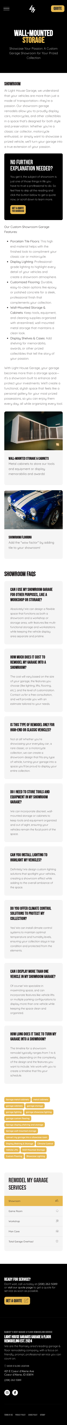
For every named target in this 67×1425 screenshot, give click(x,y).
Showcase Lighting (35, 1156)
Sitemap (42, 1415)
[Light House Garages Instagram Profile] (7, 1392)
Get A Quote (18, 209)
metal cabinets (40, 1099)
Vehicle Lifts (12, 1149)
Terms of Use (8, 1415)
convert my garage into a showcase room (26, 1137)
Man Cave (14, 1231)
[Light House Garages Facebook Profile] (15, 1392)
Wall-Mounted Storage (33, 1149)
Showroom (14, 1201)
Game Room (16, 1211)
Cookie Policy (32, 1415)
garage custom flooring (18, 1118)
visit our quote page (20, 1287)
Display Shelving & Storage (19, 1143)
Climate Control (45, 1143)
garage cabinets (14, 1106)
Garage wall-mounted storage (21, 1131)
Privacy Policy (20, 1415)
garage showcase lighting (39, 1112)
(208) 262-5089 (47, 1284)
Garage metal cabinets (17, 1099)
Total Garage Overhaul (21, 1241)
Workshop (14, 1221)
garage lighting (14, 1112)
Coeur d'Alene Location (17, 1366)
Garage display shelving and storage (24, 1124)
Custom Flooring (14, 1156)
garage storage (35, 1106)
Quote (58, 8)
